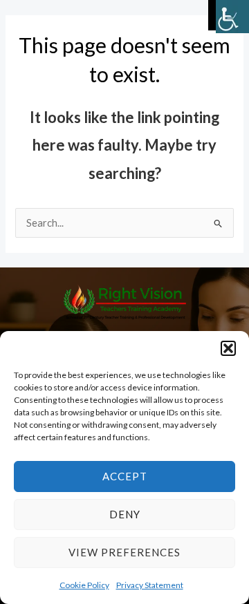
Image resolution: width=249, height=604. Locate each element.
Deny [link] (124, 514)
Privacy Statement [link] (149, 585)
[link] (232, 16)
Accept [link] (124, 476)
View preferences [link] (124, 552)
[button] (228, 348)
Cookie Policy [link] (84, 585)
